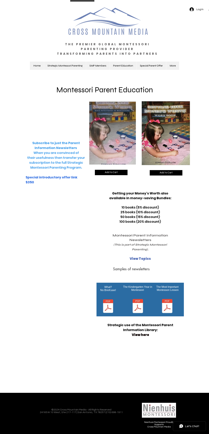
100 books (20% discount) (140, 221)
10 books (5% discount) (140, 207)
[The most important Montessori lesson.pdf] (167, 306)
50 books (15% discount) (140, 217)
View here (140, 335)
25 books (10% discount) (140, 212)
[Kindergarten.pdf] (138, 306)
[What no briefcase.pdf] (108, 306)
